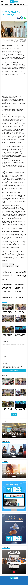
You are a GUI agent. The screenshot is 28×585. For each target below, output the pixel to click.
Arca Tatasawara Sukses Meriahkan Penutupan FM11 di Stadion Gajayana (20, 335)
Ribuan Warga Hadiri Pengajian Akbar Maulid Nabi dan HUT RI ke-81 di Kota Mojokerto (7, 312)
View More (14, 414)
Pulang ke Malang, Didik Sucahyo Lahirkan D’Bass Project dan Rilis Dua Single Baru (7, 335)
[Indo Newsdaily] (14, 1)
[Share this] (18, 18)
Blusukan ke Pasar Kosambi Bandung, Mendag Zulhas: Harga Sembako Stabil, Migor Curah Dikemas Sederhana (20, 296)
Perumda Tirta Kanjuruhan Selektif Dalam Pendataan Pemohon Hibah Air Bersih (21, 273)
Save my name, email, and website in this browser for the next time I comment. (12, 367)
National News (8, 18)
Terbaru (13, 18)
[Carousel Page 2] (14, 436)
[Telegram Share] (22, 18)
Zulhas (16, 266)
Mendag (12, 264)
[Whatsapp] (25, 18)
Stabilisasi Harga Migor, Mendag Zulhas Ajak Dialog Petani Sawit (20, 283)
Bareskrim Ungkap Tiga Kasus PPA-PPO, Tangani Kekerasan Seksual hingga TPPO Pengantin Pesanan (14, 454)
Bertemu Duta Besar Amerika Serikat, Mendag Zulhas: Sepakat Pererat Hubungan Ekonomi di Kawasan (20, 292)
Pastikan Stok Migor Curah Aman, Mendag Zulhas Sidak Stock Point (7, 296)
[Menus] (2, 1)
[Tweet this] (20, 18)
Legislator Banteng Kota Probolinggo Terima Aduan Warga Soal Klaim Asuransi (7, 272)
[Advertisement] (14, 85)
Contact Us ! (15, 581)
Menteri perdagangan (8, 266)
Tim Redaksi (22, 581)
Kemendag (5, 264)
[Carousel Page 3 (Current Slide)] (15, 436)
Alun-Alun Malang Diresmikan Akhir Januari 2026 (13, 434)
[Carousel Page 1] (12, 436)
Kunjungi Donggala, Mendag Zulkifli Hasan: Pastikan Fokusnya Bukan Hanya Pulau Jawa (7, 292)
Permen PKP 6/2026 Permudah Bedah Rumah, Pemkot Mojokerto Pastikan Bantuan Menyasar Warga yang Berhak (7, 323)
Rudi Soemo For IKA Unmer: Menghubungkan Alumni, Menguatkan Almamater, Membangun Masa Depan (20, 312)
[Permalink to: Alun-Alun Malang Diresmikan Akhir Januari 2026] (14, 430)
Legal (2, 583)
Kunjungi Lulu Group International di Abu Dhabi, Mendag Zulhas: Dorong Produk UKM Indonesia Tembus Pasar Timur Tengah (20, 288)
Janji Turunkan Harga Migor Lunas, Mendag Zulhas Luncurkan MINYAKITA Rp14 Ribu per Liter (7, 288)
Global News (4, 18)
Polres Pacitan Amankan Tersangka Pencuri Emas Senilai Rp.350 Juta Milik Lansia (20, 323)
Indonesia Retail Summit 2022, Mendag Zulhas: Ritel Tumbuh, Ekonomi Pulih (7, 283)
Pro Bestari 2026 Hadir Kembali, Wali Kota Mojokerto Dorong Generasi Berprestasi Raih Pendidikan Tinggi (14, 474)
